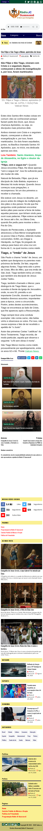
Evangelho (12, 736)
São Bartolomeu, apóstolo (11, 406)
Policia (35, 736)
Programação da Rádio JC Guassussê (12, 529)
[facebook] (25, 1)
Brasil (3, 732)
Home (3, 35)
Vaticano (27, 740)
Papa (29, 736)
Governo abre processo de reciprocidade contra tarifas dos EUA (34, 762)
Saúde (21, 740)
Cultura (17, 732)
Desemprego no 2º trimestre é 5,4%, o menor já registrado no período (34, 712)
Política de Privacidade (8, 535)
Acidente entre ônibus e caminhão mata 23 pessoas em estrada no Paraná (34, 787)
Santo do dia (8, 378)
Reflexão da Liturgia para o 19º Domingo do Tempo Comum (34, 666)
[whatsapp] (41, 1)
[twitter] (28, 1)
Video (34, 740)
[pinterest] (34, 1)
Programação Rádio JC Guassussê (14, 816)
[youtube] (38, 1)
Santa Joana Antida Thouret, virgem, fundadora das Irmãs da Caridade (21, 382)
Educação (32, 732)
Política (4, 740)
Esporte (4, 736)
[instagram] (31, 1)
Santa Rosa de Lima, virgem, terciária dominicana (18, 428)
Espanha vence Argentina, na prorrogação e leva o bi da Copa (34, 689)
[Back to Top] (18, 824)
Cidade (10, 732)
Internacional (21, 736)
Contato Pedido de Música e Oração (11, 532)
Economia (24, 732)
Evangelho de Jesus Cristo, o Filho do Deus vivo (17, 609)
